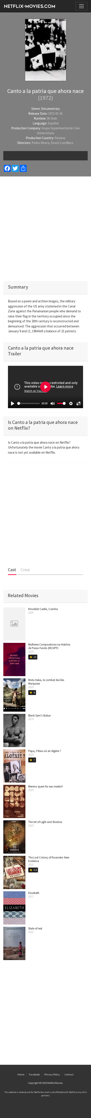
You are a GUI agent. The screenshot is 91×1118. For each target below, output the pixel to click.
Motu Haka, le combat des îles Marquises (46, 681)
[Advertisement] (45, 228)
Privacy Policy (52, 1074)
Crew (25, 569)
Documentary (50, 108)
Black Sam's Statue (39, 715)
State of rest (35, 928)
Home (20, 1074)
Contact (69, 1074)
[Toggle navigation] (81, 6)
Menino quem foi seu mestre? (45, 786)
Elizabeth (33, 893)
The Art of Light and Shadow (45, 822)
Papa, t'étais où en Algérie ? (44, 751)
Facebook (34, 1074)
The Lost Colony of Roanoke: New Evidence (48, 859)
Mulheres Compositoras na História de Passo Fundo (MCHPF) (49, 646)
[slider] (28, 403)
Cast (12, 569)
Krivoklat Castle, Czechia (43, 609)
